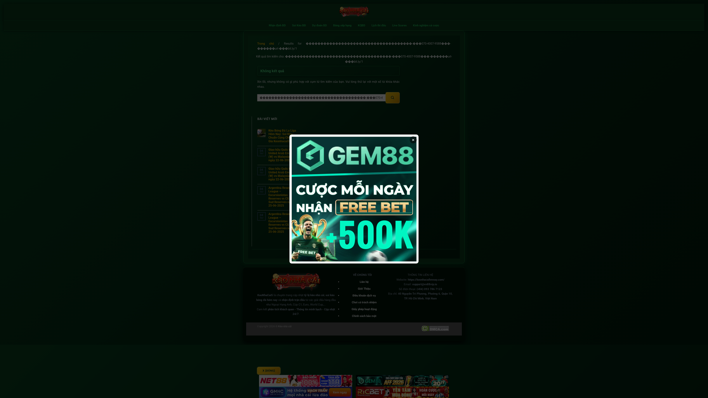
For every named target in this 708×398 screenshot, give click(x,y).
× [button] (413, 140)
